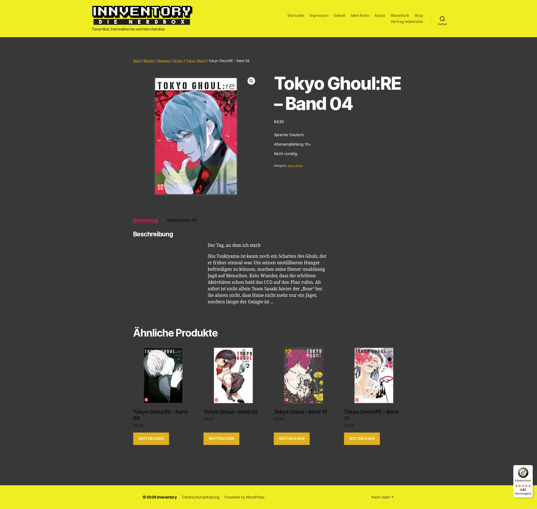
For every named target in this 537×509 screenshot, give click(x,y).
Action (178, 61)
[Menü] (530, 467)
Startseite (295, 15)
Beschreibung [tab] (145, 220)
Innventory (167, 497)
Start (137, 61)
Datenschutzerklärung (200, 497)
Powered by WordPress (244, 497)
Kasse (380, 15)
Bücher (149, 61)
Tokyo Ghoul (195, 61)
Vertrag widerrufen (407, 21)
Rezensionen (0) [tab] (182, 220)
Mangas (163, 61)
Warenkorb (399, 15)
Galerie (340, 15)
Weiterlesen (151, 439)
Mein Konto (360, 15)
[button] (251, 81)
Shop (418, 15)
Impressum (319, 15)
